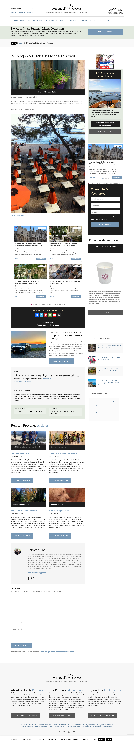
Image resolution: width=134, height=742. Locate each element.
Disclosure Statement (73, 727)
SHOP (118, 21)
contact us (47, 379)
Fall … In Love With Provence (24, 510)
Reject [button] (109, 739)
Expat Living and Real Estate (105, 402)
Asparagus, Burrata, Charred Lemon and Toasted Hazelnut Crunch (108, 370)
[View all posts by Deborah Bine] (18, 550)
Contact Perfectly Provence (91, 727)
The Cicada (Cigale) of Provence (63, 453)
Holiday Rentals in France (104, 725)
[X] (59, 315)
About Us (13, 12)
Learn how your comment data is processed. (57, 652)
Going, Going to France (59, 510)
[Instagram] (41, 315)
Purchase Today (105, 32)
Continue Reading (22, 480)
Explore (21, 43)
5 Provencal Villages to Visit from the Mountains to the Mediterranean (109, 347)
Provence (46, 325)
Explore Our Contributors (102, 715)
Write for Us (30, 12)
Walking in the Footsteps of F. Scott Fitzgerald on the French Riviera (108, 382)
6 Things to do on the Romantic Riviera (29, 411)
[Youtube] (54, 315)
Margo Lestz (61, 447)
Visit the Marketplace (62, 715)
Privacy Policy (104, 219)
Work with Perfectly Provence (85, 725)
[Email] (50, 315)
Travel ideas (54, 325)
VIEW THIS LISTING (88, 131)
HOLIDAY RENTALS (19, 21)
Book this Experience (61, 361)
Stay (97, 412)
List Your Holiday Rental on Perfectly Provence (38, 727)
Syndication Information (22, 381)
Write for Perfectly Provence (63, 725)
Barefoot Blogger (44, 92)
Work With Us (21, 12)
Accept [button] (101, 739)
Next (124, 106)
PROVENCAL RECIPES (35, 21)
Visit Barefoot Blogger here (37, 573)
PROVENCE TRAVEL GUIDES (103, 21)
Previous (86, 106)
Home (14, 43)
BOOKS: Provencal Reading (79, 21)
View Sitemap (107, 727)
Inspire (98, 409)
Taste (97, 416)
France (39, 325)
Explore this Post (17, 216)
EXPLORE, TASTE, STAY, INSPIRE (55, 21)
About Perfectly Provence (26, 715)
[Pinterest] (45, 315)
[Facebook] (37, 315)
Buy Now (105, 312)
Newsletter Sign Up (27, 725)
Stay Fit (37, 447)
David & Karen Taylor (20, 447)
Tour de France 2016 (20, 453)
